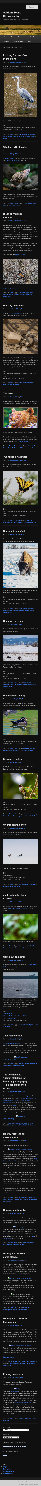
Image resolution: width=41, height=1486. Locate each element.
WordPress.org (8, 1473)
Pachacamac (27, 382)
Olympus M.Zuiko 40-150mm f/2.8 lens (15, 1016)
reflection (12, 750)
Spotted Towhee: (20, 255)
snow (10, 612)
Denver (5, 610)
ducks (34, 884)
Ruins (27, 1361)
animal (21, 1418)
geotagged (22, 816)
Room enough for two (15, 1210)
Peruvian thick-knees (15, 313)
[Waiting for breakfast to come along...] (20, 1278)
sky (11, 1365)
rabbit (15, 1066)
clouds (10, 1363)
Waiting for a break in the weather (15, 1320)
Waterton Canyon (29, 136)
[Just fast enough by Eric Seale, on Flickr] (20, 1057)
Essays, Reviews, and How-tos (18, 1123)
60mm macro (7, 1238)
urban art (26, 448)
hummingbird (30, 816)
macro (22, 1244)
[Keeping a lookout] (20, 798)
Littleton (5, 750)
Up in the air (17, 520)
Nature (10, 136)
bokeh (15, 1310)
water (25, 750)
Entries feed (7, 1469)
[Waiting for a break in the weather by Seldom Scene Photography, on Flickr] (20, 1346)
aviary (26, 203)
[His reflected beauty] (20, 735)
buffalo (25, 608)
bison (20, 608)
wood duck (31, 750)
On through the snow (14, 824)
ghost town (22, 1363)
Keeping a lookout (13, 759)
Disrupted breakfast (14, 531)
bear (29, 446)
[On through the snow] (20, 864)
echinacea (9, 1244)
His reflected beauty (14, 695)
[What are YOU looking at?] (20, 189)
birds (31, 293)
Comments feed (8, 1471)
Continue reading (9, 288)
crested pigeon (9, 158)
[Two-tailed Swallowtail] (20, 504)
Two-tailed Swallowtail (15, 456)
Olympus (28, 1096)
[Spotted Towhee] (20, 284)
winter (19, 886)
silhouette (6, 1365)
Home (5, 37)
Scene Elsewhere (31, 37)
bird (20, 134)
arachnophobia (7, 1310)
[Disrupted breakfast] (20, 588)
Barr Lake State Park (25, 884)
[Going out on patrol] (20, 997)
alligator (21, 1025)
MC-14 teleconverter (9, 1018)
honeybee (16, 1244)
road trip (14, 1105)
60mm (24, 1243)
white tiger (6, 1420)
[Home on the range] (20, 660)
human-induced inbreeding (22, 1402)
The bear (8, 393)
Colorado (24, 134)
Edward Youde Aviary (12, 160)
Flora (15, 1243)
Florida (21, 946)
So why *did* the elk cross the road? (14, 1135)
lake (34, 748)
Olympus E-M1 (7, 1066)
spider (24, 948)
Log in (5, 1467)
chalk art (34, 446)
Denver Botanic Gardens (11, 816)
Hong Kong (11, 205)
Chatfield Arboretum (9, 522)
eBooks (12, 37)
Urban (20, 446)
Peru (32, 382)
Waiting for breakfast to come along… (16, 1255)
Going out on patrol (14, 956)
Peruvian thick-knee (9, 384)
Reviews (6, 41)
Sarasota (18, 948)
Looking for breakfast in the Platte (15, 57)
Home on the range (13, 621)
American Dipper (24, 293)
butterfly (29, 520)
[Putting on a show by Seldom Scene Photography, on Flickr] (20, 1389)
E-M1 (20, 1125)
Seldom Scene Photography (9, 1482)
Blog (19, 1361)
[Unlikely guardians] (20, 353)
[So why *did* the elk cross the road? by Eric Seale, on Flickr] (20, 1150)
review (33, 1125)
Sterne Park (19, 750)
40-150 (10, 1125)
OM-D (29, 1125)
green (25, 946)
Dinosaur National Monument (12, 1043)
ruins (17, 384)
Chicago (20, 1310)
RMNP (34, 1197)
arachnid (26, 1308)
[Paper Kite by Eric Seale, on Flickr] (20, 1116)
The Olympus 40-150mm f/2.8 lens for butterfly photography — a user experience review (15, 1081)
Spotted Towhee (8, 295)
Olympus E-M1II (8, 1013)
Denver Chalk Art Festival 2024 (13, 448)
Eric (25, 62)
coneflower (30, 1243)
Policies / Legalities (17, 41)
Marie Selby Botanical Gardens (17, 908)
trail (18, 1066)
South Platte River (18, 136)
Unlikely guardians (13, 305)
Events (11, 446)
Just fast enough (12, 1035)
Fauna (11, 134)
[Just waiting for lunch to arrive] (20, 939)
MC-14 (25, 1125)
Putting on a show (13, 1374)
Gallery (20, 37)
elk (26, 1197)
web (27, 948)
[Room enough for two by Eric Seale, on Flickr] (20, 1227)
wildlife (5, 138)
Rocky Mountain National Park (12, 1199)
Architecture (13, 1361)
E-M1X (5, 886)
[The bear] (20, 428)
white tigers (14, 1391)
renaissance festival (30, 1418)
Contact (29, 41)
